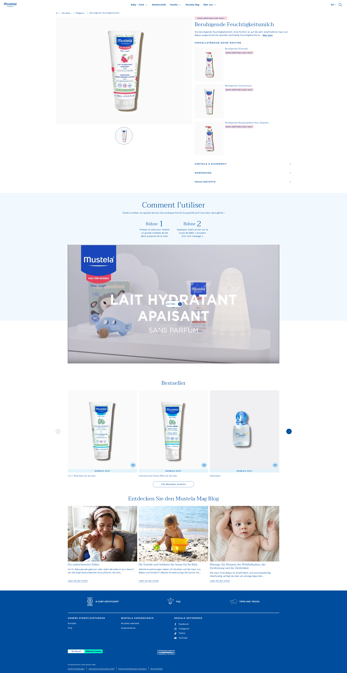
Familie (174, 4)
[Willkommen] (57, 13)
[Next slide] (289, 431)
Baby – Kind (137, 4)
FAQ (70, 628)
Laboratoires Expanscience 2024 (101, 669)
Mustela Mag (192, 4)
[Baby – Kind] (146, 4)
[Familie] (180, 4)
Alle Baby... (67, 13)
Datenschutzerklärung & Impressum (132, 669)
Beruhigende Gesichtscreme (238, 86)
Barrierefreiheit (157, 669)
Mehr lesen (268, 35)
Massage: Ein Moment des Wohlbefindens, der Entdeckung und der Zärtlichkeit (237, 566)
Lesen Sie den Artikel (78, 581)
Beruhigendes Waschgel (236, 49)
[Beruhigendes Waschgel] (209, 64)
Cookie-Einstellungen (76, 669)
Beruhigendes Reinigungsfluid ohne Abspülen (247, 123)
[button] (340, 4)
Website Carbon (94, 651)
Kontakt (72, 623)
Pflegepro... (80, 13)
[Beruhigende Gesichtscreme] (209, 101)
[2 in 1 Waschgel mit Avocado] (102, 431)
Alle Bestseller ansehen (173, 484)
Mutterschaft (159, 4)
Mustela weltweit (130, 623)
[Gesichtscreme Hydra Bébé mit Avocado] (173, 431)
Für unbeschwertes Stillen (83, 564)
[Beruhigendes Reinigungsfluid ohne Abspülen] (209, 138)
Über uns (208, 4)
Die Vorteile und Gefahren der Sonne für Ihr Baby (168, 564)
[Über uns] (215, 4)
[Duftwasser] (244, 431)
